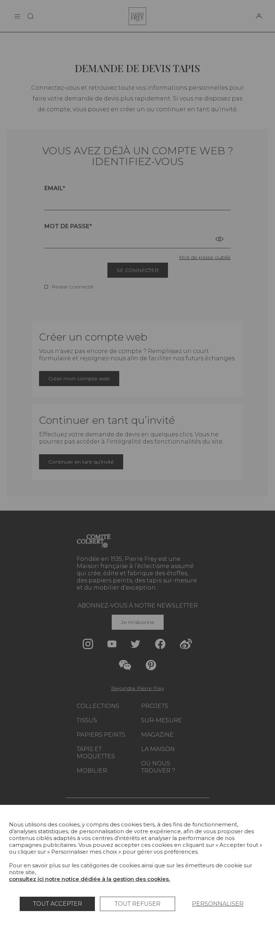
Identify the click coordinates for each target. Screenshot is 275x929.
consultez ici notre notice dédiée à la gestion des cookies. (89, 879)
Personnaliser (217, 903)
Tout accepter (57, 903)
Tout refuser (137, 903)
